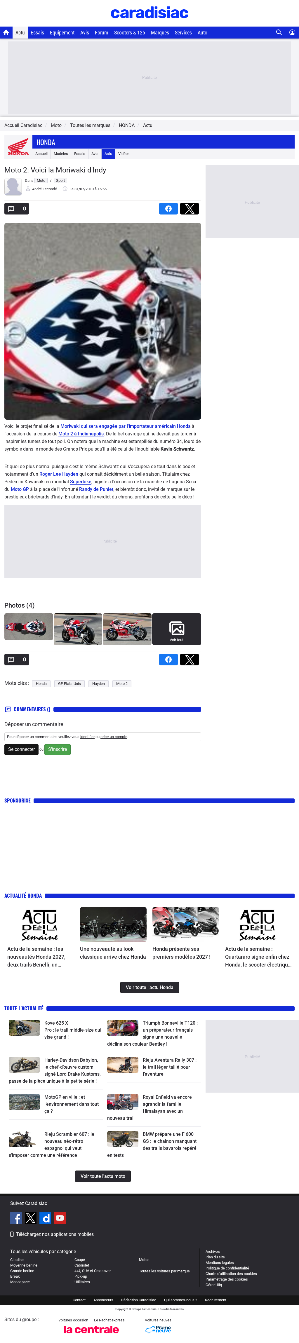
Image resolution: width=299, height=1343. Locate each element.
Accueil (41, 153)
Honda (45, 142)
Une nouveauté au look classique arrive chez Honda (113, 953)
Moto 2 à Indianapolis (81, 434)
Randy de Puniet (96, 489)
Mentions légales (220, 1262)
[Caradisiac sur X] (31, 1219)
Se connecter (21, 749)
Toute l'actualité (24, 1008)
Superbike (80, 481)
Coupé (79, 1259)
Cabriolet (81, 1265)
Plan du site (215, 1257)
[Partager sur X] (190, 207)
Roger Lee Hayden (58, 474)
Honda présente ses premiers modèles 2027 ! (181, 953)
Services (183, 32)
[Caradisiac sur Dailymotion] (46, 1219)
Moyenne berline (23, 1265)
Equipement (62, 32)
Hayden (98, 683)
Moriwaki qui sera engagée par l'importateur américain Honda (125, 426)
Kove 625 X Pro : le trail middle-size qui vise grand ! (73, 1030)
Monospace (20, 1282)
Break (15, 1276)
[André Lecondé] (13, 194)
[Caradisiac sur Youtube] (60, 1219)
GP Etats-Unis (69, 683)
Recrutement (215, 1300)
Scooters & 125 (129, 32)
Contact (79, 1300)
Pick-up (80, 1276)
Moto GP (20, 489)
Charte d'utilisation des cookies (231, 1274)
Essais (37, 32)
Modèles (61, 153)
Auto (202, 32)
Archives (213, 1251)
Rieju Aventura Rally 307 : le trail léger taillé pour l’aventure (170, 1067)
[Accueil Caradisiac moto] (6, 32)
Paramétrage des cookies (227, 1279)
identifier (87, 737)
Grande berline (22, 1271)
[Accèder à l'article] (40, 924)
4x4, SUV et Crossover (92, 1271)
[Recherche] (279, 33)
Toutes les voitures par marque (164, 1271)
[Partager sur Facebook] (169, 207)
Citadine (17, 1259)
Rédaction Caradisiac (138, 1300)
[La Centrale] (91, 1335)
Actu (20, 32)
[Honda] (18, 153)
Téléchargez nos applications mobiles (55, 1234)
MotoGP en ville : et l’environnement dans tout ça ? (71, 1104)
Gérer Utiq (214, 1285)
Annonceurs (103, 1300)
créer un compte (113, 737)
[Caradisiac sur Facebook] (16, 1219)
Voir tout (176, 640)
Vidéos (124, 153)
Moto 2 (122, 683)
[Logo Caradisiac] (149, 23)
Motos (144, 1259)
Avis (84, 32)
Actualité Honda (23, 895)
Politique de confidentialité (227, 1268)
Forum (101, 32)
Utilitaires (82, 1282)
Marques (160, 32)
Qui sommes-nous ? (180, 1300)
